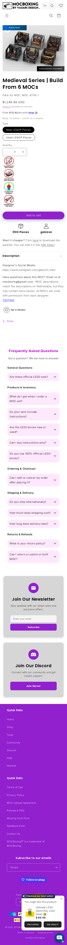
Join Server (33, 685)
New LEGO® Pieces (18, 129)
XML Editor (47, 245)
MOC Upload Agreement (21, 802)
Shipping (6, 107)
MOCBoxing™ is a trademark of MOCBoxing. (26, 843)
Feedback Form (16, 825)
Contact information (35, 938)
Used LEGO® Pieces (18, 137)
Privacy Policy (15, 795)
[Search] (52, 6)
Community (13, 742)
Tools (10, 734)
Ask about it (52, 924)
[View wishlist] (61, 5)
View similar (33, 924)
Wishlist (11, 765)
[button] (7, 15)
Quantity (7, 145)
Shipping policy (45, 932)
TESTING (8, 300)
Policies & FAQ (15, 810)
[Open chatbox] (59, 938)
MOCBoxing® (20, 927)
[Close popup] (61, 899)
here (35, 240)
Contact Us (13, 833)
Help (9, 757)
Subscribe (34, 627)
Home (10, 719)
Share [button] (10, 321)
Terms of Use (15, 787)
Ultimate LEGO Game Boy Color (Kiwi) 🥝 (45, 911)
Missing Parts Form (18, 818)
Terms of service (25, 932)
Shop (10, 727)
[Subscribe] (56, 867)
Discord (11, 750)
